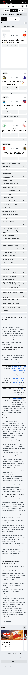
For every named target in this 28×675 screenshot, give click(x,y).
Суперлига (5, 97)
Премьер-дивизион (8, 120)
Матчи (12, 657)
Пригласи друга (7, 642)
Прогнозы (14, 653)
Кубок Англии (6, 31)
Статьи (8, 657)
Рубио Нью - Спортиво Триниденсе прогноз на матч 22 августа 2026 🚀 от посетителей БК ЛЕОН (13, 83)
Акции (19, 653)
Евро (23, 388)
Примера (5, 73)
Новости (9, 653)
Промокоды (18, 657)
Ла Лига (18, 368)
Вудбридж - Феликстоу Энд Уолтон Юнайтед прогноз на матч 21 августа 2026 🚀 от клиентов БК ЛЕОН (13, 40)
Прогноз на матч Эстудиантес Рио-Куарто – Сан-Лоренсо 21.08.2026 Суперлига (12, 107)
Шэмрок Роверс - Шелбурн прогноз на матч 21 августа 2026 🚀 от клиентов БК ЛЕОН (14, 130)
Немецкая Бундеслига (19, 370)
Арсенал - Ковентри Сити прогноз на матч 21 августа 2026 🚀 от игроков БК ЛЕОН (13, 153)
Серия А (23, 368)
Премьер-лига (6, 144)
